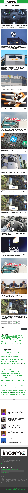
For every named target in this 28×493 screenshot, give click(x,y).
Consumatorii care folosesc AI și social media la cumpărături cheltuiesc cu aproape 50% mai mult (13, 354)
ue (14, 469)
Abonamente (14, 488)
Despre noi (8, 488)
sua (12, 469)
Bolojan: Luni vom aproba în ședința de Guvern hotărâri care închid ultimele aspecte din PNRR (12, 344)
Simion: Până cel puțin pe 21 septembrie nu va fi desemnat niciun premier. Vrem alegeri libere (12, 340)
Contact (20, 488)
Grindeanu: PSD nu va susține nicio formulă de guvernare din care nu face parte (12, 336)
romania (3, 469)
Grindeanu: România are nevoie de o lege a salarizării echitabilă (13, 342)
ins (17, 469)
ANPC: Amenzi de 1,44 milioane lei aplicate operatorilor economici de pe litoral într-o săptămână (13, 365)
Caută (2, 327)
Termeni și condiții (21, 489)
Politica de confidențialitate (10, 489)
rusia (3, 472)
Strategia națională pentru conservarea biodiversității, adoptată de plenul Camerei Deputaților (11, 375)
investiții (7, 472)
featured (8, 469)
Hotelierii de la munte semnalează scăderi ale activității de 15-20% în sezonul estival (12, 338)
